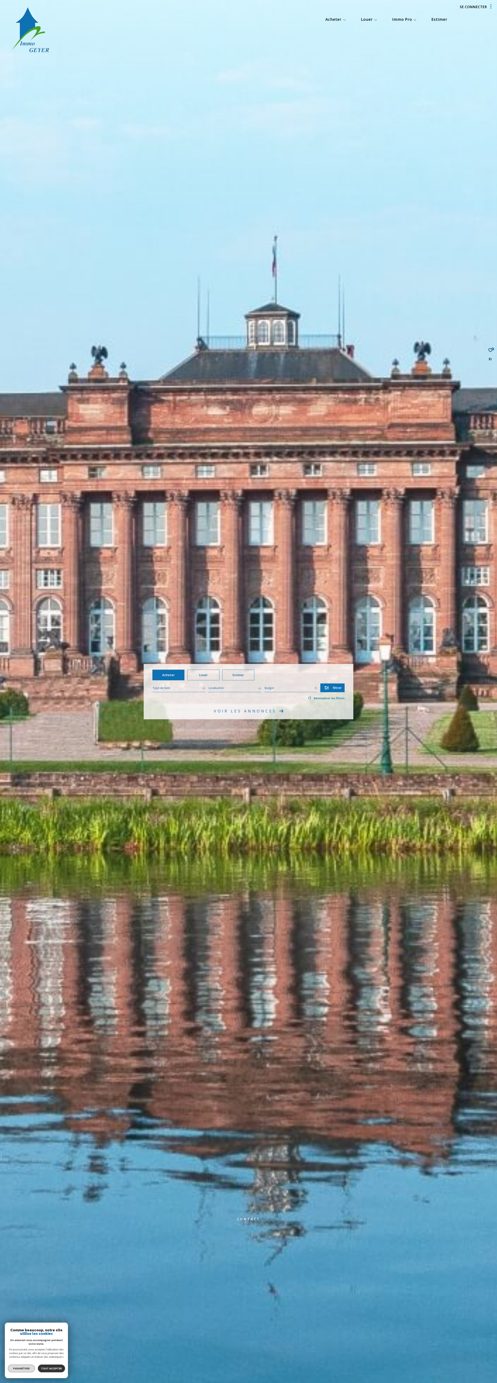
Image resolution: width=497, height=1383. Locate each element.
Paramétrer (21, 1368)
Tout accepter (51, 1368)
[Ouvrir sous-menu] (344, 20)
